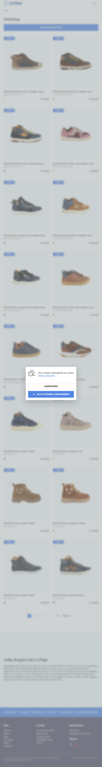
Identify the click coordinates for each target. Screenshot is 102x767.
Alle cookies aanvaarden (52, 394)
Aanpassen (51, 386)
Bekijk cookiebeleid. (46, 375)
